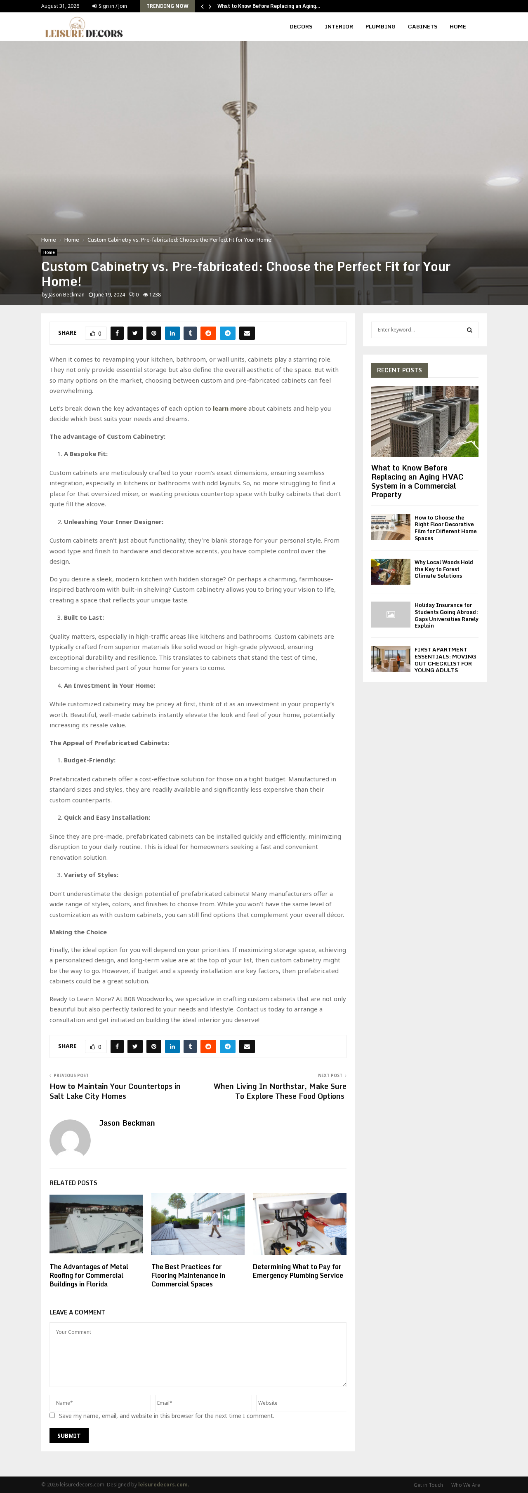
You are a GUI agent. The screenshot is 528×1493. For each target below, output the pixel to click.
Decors (301, 26)
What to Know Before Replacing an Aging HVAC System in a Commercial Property (417, 481)
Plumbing (380, 26)
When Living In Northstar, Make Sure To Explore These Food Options (280, 1091)
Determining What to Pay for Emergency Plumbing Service (299, 1271)
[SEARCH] (469, 330)
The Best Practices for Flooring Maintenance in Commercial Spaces (188, 1275)
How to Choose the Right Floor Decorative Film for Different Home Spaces (446, 528)
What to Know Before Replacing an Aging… (269, 6)
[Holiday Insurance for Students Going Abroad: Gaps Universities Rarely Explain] (390, 615)
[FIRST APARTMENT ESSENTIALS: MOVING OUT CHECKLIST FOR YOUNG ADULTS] (390, 659)
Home (458, 26)
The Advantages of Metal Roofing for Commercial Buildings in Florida (89, 1275)
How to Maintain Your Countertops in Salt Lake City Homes (115, 1091)
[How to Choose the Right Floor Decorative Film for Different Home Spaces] (390, 527)
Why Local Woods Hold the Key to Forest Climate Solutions (444, 569)
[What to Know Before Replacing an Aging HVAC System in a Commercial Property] (424, 421)
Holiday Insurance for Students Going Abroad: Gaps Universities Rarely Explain (446, 615)
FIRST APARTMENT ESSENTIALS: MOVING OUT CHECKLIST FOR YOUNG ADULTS (445, 660)
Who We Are (465, 1484)
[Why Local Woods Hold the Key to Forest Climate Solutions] (390, 572)
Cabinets (422, 26)
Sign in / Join (112, 5)
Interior (339, 26)
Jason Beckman (67, 294)
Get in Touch (428, 1484)
